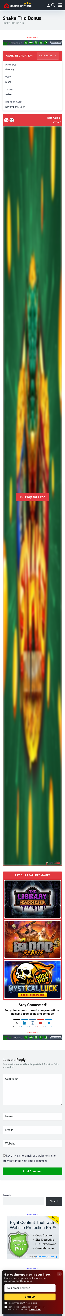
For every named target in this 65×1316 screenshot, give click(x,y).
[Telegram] (48, 1023)
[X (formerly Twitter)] (16, 1023)
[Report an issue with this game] (6, 120)
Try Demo (32, 899)
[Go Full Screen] (12, 120)
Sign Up (30, 1297)
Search (7, 1195)
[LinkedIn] (24, 1023)
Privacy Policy (35, 1309)
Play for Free (35, 497)
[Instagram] (32, 1023)
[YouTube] (40, 1023)
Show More (46, 55)
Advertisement (32, 37)
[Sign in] (48, 5)
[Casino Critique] (18, 5)
